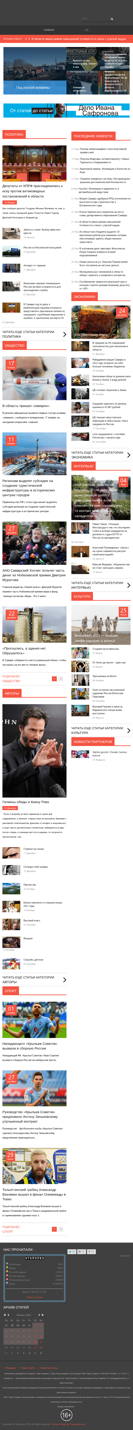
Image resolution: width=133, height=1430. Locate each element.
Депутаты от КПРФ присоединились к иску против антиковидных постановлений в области (32, 191)
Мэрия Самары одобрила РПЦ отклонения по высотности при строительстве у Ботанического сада (105, 202)
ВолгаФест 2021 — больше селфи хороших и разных (96, 638)
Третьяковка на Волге (104, 676)
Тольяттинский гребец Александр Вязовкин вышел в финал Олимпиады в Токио (34, 1194)
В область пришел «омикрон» (26, 405)
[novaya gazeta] (66, 110)
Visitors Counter (34, 1297)
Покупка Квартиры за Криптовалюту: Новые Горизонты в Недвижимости (104, 160)
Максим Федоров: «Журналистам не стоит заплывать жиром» (111, 566)
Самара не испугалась (79, 89)
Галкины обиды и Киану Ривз (25, 801)
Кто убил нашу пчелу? (92, 334)
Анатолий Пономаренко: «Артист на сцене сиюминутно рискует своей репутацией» (110, 551)
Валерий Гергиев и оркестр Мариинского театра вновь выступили (107, 710)
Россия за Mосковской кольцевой (42, 247)
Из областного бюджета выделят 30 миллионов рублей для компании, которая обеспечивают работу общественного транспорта (102, 237)
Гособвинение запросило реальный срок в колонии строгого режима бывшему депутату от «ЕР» (104, 285)
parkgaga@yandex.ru (118, 1378)
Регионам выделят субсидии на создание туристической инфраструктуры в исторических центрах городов (28, 487)
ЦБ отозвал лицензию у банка (109, 390)
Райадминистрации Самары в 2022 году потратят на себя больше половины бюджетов (109, 363)
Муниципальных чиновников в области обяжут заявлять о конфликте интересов (102, 273)
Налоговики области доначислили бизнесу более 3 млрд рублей (111, 378)
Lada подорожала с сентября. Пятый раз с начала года (108, 435)
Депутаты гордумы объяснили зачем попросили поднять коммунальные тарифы (116, 60)
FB (92, 1251)
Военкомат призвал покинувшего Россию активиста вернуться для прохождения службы (42, 287)
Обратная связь (49, 1367)
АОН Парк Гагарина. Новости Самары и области (66, 8)
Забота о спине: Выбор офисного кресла (42, 231)
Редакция (11, 1367)
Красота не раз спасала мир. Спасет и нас (85, 63)
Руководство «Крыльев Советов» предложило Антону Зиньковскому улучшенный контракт (30, 1117)
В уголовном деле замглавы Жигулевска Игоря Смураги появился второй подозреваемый (102, 252)
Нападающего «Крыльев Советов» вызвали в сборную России (30, 1046)
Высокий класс (32, 920)
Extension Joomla (125, 1255)
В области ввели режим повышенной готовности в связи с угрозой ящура (100, 223)
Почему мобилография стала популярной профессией (103, 150)
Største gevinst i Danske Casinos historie (109, 753)
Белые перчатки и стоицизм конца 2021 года (43, 904)
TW (73, 1251)
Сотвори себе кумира (36, 866)
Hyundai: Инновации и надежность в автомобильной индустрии (99, 190)
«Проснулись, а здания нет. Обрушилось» (24, 650)
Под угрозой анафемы (33, 87)
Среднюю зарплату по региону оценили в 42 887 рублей (109, 405)
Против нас (30, 884)
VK (82, 1251)
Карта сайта (28, 1367)
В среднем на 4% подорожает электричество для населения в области (110, 346)
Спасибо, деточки (33, 959)
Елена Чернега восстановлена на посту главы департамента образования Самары (103, 213)
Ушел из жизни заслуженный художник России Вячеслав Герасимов (108, 693)
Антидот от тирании (34, 265)
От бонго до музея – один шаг (109, 662)
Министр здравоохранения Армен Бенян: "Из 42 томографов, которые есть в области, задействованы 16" (116, 81)
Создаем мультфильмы (105, 649)
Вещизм (28, 938)
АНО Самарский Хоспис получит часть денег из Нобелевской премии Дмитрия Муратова (34, 575)
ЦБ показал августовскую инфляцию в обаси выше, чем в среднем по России (110, 421)
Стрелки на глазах (34, 849)
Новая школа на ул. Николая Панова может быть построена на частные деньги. (103, 263)
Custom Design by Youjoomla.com (68, 1424)
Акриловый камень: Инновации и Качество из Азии (105, 170)
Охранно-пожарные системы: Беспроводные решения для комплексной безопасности (105, 180)
